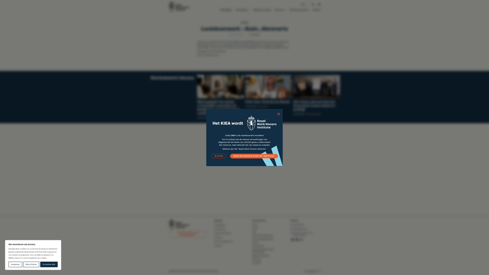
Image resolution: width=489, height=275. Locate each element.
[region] (33, 255)
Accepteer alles (49, 264)
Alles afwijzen (31, 264)
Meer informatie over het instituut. (254, 156)
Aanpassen (15, 264)
